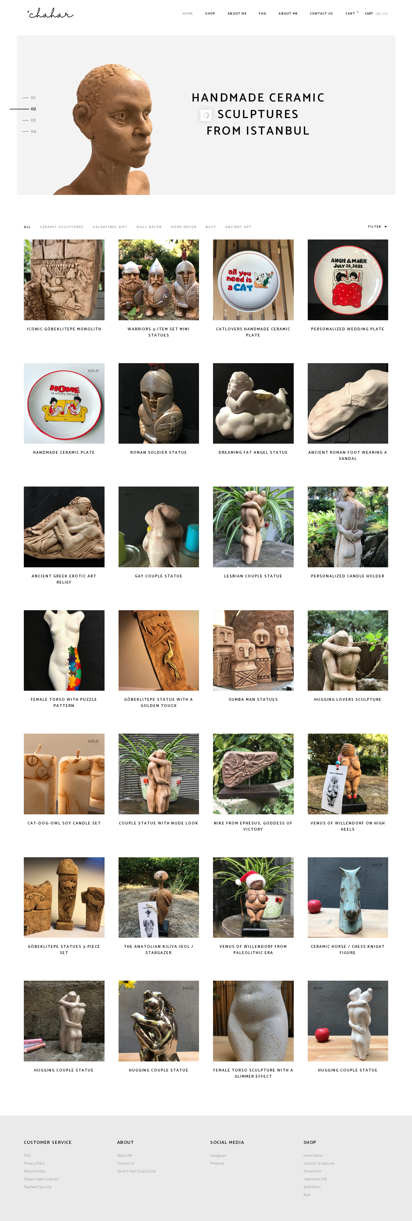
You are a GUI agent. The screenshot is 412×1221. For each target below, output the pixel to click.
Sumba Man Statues (253, 700)
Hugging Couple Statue (159, 1070)
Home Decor (184, 227)
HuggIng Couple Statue (64, 1070)
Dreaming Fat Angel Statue (253, 453)
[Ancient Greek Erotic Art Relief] (64, 527)
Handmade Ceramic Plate (64, 453)
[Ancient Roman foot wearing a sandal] (348, 403)
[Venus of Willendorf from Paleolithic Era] (253, 897)
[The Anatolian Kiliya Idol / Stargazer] (159, 897)
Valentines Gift (110, 227)
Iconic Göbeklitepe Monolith (64, 329)
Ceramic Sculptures (62, 227)
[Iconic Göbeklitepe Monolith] (64, 279)
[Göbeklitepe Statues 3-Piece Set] (64, 897)
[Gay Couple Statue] (159, 527)
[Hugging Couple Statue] (159, 1021)
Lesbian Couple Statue (253, 576)
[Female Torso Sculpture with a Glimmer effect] (253, 1021)
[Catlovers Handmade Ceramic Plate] (253, 279)
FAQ (27, 1156)
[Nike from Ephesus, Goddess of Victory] (253, 774)
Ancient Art (238, 227)
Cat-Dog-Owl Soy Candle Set (64, 823)
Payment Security (38, 1187)
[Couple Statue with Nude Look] (159, 774)
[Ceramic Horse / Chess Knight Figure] (348, 897)
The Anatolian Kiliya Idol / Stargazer (159, 950)
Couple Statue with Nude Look (158, 823)
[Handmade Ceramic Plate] (64, 403)
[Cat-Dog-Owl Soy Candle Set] (64, 774)
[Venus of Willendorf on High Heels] (348, 774)
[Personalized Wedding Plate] (348, 279)
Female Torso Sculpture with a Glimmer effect (253, 1073)
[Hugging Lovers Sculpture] (348, 650)
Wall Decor (149, 227)
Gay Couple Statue (159, 576)
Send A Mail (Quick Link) (136, 1171)
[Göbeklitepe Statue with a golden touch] (159, 650)
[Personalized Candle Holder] (348, 527)
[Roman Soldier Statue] (159, 403)
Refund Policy (34, 1171)
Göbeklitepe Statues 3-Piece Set (64, 950)
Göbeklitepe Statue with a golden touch (158, 703)
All (27, 227)
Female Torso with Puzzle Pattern (64, 703)
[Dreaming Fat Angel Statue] (253, 403)
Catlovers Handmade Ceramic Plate (253, 332)
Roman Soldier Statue (158, 453)
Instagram (218, 1156)
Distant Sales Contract (41, 1179)
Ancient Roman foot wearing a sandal (347, 456)
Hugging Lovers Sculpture (348, 700)
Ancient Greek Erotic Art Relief (64, 579)
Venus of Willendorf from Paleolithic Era (253, 950)
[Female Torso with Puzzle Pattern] (64, 650)
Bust (211, 227)
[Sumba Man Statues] (253, 650)
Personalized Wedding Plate (348, 329)
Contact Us (125, 1163)
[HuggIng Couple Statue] (64, 1021)
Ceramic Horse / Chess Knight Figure (348, 950)
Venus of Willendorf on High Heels (348, 826)
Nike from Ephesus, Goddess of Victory (253, 826)
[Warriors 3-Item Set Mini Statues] (159, 279)
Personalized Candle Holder (348, 576)
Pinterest (217, 1163)
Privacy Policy (34, 1163)
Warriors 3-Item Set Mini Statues (159, 332)
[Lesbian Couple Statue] (253, 527)
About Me (124, 1156)
